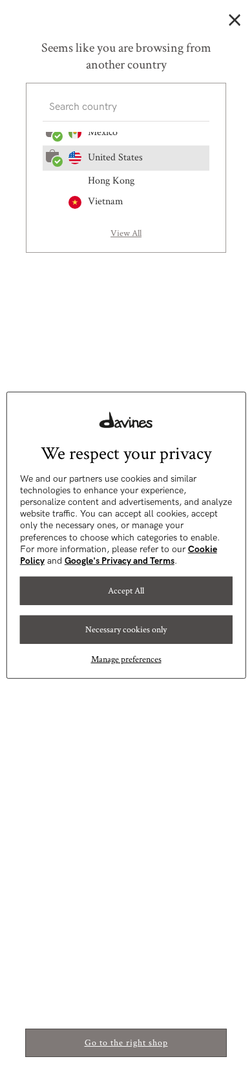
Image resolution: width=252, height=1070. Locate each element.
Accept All (126, 591)
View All (126, 233)
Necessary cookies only (126, 630)
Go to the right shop (126, 1043)
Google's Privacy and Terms (119, 560)
